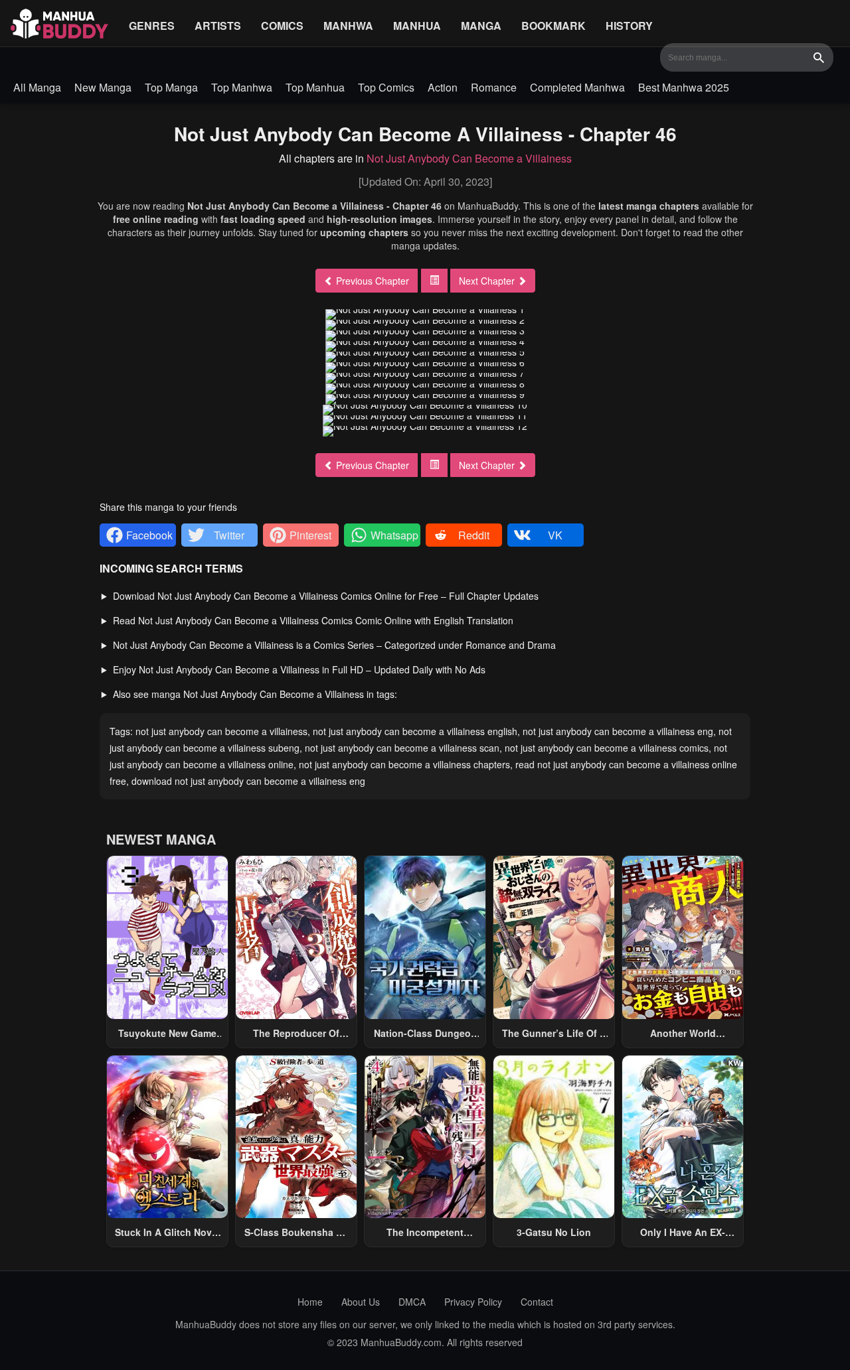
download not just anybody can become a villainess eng (248, 781)
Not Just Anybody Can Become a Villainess (469, 158)
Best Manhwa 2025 (683, 87)
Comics (282, 25)
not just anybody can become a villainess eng (618, 731)
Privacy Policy (473, 1301)
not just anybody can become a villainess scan (402, 747)
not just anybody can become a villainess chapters (404, 764)
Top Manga (171, 87)
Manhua (417, 25)
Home (310, 1301)
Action (443, 87)
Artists (218, 25)
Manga (481, 25)
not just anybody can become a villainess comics (607, 747)
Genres (152, 25)
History (629, 25)
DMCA (412, 1301)
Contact (537, 1301)
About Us (360, 1301)
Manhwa (348, 25)
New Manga (102, 87)
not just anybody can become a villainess (221, 731)
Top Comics (386, 87)
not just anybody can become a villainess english (415, 731)
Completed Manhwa (577, 87)
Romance (494, 87)
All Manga (37, 87)
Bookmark (553, 25)
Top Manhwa (241, 87)
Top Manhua (315, 87)
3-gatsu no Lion (554, 1232)
